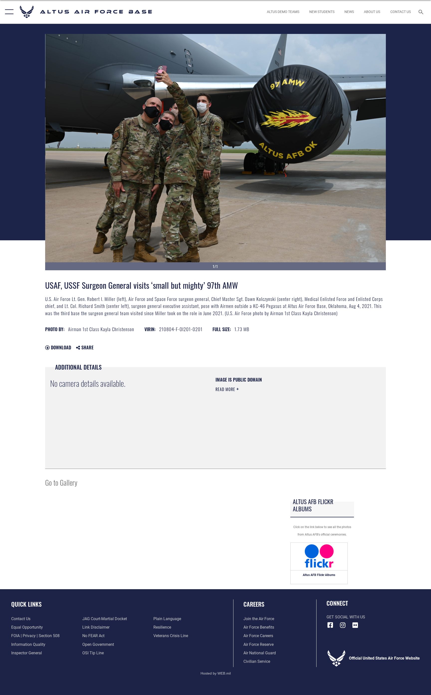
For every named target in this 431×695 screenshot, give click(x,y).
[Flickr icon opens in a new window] (355, 625)
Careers (253, 603)
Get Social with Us (345, 617)
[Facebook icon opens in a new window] (330, 625)
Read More (226, 389)
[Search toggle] (421, 11)
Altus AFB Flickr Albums (319, 575)
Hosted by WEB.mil (216, 673)
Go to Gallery (61, 482)
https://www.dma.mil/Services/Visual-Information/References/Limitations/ (274, 420)
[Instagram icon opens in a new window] (342, 625)
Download (60, 347)
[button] (8, 12)
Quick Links (26, 603)
